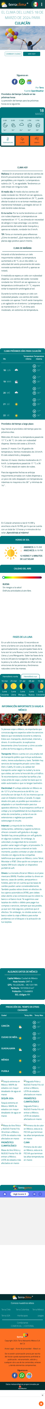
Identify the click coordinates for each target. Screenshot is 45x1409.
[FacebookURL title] (15, 81)
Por (40, 87)
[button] (41, 4)
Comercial (16, 1326)
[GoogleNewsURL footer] (29, 1375)
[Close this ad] (43, 1395)
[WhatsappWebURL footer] (22, 1375)
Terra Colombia (22, 1309)
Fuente (34, 90)
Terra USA (5, 1315)
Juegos (41, 1315)
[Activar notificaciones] (41, 1403)
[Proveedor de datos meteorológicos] (22, 1387)
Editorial (29, 1326)
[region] (22, 65)
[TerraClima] (35, 4)
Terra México (38, 1309)
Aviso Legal (9, 1348)
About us (36, 1348)
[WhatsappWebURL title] (22, 81)
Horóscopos (22, 1315)
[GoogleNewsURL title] (29, 81)
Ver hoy (32, 53)
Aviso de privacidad (23, 1348)
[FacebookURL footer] (15, 1375)
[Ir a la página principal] (14, 4)
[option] (7, 141)
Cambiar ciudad (13, 53)
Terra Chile (6, 1309)
